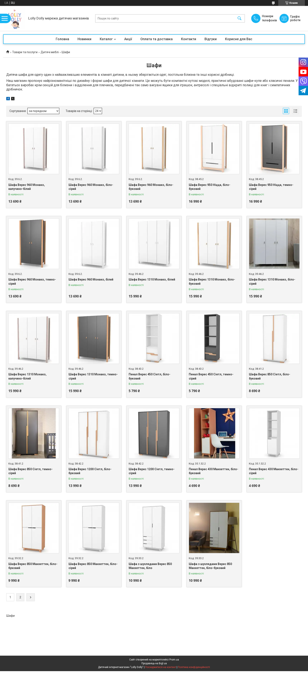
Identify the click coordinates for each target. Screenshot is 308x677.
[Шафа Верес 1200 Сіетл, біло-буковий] (94, 433)
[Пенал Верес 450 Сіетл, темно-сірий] (214, 338)
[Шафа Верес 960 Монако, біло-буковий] (154, 149)
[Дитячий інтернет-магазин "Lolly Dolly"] (14, 18)
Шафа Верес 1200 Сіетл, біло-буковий (90, 471)
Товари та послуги (25, 52)
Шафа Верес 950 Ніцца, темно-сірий (271, 187)
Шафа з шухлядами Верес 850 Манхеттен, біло (150, 566)
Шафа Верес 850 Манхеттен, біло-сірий (93, 566)
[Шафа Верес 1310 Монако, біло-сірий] (274, 243)
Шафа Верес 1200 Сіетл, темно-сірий (152, 471)
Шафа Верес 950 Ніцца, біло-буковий (209, 187)
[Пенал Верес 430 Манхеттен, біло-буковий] (214, 433)
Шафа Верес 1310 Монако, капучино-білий (27, 376)
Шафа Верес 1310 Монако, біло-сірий (272, 281)
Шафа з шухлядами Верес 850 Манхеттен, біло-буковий (210, 566)
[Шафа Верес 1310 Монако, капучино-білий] (33, 338)
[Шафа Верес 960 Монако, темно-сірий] (33, 243)
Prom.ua (174, 659)
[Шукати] (239, 18)
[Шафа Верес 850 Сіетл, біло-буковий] (274, 338)
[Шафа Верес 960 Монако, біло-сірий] (94, 149)
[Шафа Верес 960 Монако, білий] (94, 243)
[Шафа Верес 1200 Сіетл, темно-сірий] (154, 433)
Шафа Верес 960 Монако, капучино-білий (26, 187)
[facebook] (8, 99)
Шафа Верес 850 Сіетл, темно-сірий (30, 471)
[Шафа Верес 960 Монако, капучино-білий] (33, 149)
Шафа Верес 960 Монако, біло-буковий (151, 187)
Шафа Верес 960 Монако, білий (91, 279)
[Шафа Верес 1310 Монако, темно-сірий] (94, 338)
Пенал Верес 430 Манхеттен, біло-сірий (273, 471)
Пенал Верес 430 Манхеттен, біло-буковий (213, 471)
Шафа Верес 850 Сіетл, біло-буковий (269, 376)
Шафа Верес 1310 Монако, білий (152, 279)
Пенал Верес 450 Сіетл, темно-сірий (211, 376)
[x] (12, 99)
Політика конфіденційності (194, 667)
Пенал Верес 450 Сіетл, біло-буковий (149, 376)
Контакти (188, 39)
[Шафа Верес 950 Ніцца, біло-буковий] (214, 149)
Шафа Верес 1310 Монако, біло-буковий (212, 281)
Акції (128, 39)
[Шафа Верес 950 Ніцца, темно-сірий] (274, 149)
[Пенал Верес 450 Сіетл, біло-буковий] (154, 338)
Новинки (84, 39)
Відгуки (210, 39)
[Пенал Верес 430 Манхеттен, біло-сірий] (274, 433)
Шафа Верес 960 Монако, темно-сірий (32, 281)
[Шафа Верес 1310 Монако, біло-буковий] (214, 243)
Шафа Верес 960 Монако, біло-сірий (91, 187)
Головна (62, 39)
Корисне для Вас (238, 39)
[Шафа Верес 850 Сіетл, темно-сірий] (33, 433)
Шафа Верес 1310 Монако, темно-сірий (93, 376)
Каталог (106, 39)
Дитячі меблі (50, 52)
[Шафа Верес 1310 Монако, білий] (154, 243)
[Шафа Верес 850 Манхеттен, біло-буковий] (33, 528)
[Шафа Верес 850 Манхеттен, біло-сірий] (94, 528)
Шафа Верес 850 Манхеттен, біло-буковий (32, 566)
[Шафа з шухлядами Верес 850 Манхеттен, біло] (154, 528)
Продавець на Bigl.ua (154, 663)
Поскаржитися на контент (160, 667)
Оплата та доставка (156, 39)
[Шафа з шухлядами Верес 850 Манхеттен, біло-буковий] (214, 528)
